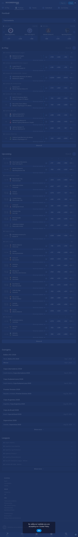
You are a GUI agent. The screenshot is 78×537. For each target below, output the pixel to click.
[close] (75, 3)
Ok (39, 530)
